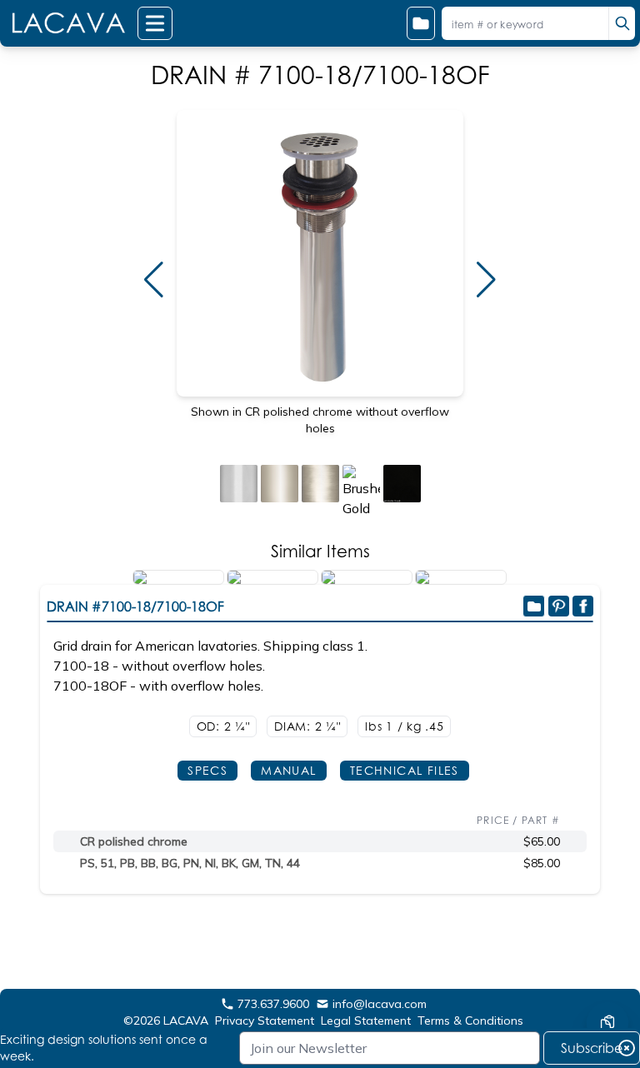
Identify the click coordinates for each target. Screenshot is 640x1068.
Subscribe (591, 1048)
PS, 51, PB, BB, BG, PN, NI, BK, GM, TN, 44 (190, 863)
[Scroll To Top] (607, 973)
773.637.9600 (273, 1003)
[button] (154, 280)
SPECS (208, 770)
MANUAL (288, 770)
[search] (621, 23)
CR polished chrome (134, 841)
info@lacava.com (379, 1003)
